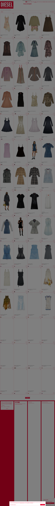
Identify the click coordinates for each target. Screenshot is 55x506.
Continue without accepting (13, 504)
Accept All (43, 504)
